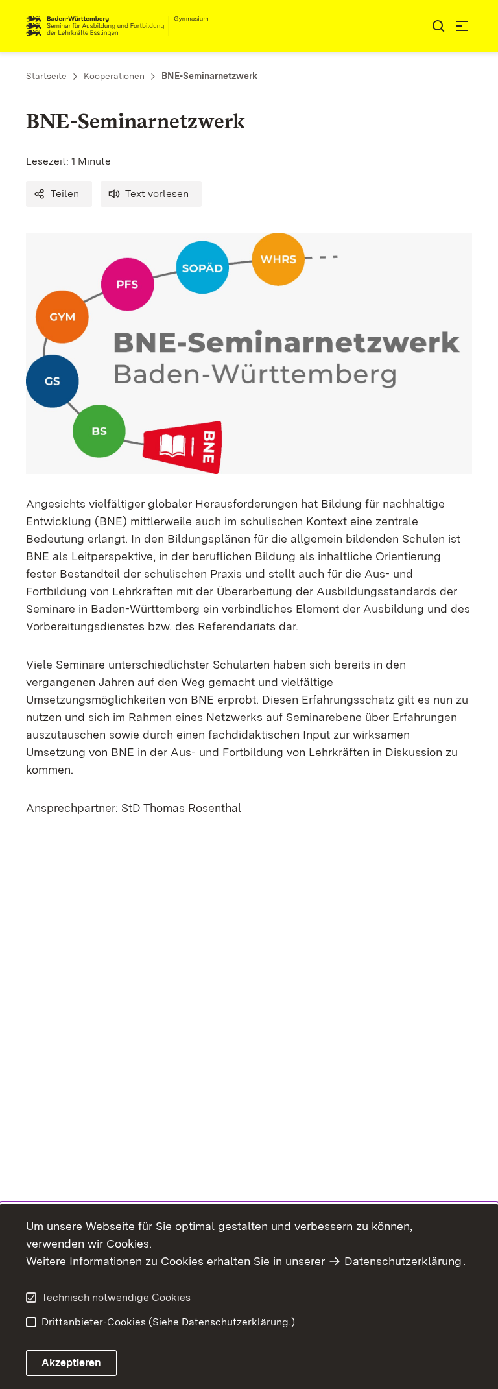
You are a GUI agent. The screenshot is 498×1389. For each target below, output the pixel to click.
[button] (59, 194)
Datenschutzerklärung (403, 1261)
